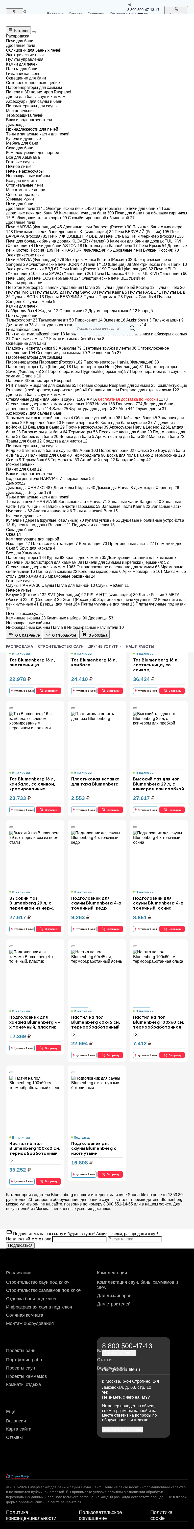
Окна (13, 534)
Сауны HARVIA (23, 585)
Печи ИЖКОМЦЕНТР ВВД (75, 236)
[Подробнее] (74, 1034)
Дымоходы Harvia (114, 488)
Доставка (55, 14)
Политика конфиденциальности (31, 1515)
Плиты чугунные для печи (108, 604)
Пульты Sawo (80, 292)
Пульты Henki (41, 301)
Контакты (118, 14)
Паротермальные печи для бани (128, 208)
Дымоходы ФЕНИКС (29, 488)
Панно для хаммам (56, 571)
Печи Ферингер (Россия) (157, 236)
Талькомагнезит (56, 320)
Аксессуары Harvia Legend (137, 427)
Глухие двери (151, 409)
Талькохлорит (21, 320)
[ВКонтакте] (105, 1393)
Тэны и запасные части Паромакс (66, 506)
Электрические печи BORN (57, 264)
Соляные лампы (30, 339)
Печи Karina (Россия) (83, 269)
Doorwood (129, 404)
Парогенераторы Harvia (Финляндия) (121, 362)
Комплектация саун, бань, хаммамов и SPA (137, 1285)
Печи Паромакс (112, 273)
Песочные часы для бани (125, 432)
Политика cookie (161, 1515)
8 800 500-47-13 (140, 10)
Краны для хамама (85, 557)
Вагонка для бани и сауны (50, 450)
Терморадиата (89, 455)
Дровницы (100, 618)
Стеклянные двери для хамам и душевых (50, 404)
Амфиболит (139, 320)
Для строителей (114, 1303)
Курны (55, 557)
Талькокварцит (168, 320)
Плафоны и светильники (32, 348)
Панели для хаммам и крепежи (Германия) (126, 562)
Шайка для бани (139, 418)
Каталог (21, 31)
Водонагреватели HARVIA (32, 478)
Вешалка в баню (46, 427)
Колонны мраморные (100, 571)
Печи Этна (116, 236)
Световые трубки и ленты (109, 348)
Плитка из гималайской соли (35, 334)
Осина (13, 460)
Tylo (43, 409)
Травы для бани (24, 441)
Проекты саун (20, 1368)
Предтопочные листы (131, 543)
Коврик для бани (40, 436)
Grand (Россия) (79, 599)
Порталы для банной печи (110, 246)
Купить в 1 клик (24, 690)
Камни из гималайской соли (76, 339)
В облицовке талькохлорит (39, 218)
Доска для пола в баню (130, 455)
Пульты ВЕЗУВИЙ (64, 297)
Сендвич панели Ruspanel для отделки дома (133, 390)
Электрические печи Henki (159, 264)
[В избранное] (11, 708)
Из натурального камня (59, 325)
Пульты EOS (49, 292)
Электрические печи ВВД (32, 269)
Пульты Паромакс (103, 297)
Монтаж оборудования (30, 1323)
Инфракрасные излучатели (95, 627)
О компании (32, 13)
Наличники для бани (50, 455)
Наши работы (140, 646)
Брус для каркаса (37, 548)
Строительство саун (61, 646)
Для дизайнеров (114, 1295)
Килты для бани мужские (127, 422)
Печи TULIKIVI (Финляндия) (158, 273)
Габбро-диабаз (21, 311)
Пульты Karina (112, 292)
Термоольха (65, 460)
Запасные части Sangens (134, 501)
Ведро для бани (43, 422)
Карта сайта (18, 1429)
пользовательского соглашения (73, 1497)
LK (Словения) (45, 599)
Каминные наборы (67, 618)
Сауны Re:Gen (112, 585)
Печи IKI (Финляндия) (130, 269)
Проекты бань (20, 1350)
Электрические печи (70, 208)
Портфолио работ (25, 1359)
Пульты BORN (28, 297)
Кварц (145, 311)
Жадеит (48, 311)
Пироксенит (89, 320)
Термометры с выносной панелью (39, 418)
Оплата (75, 14)
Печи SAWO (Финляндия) (66, 273)
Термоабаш (36, 460)
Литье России (153, 595)
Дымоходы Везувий (28, 492)
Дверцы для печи (60, 604)
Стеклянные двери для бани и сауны (46, 399)
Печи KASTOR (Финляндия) (83, 250)
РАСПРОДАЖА (19, 646)
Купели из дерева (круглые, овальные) (45, 520)
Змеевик (114, 320)
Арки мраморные (143, 571)
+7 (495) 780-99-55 (143, 12)
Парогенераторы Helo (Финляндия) (108, 367)
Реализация (18, 1272)
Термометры (83, 432)
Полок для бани (117, 450)
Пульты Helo (170, 287)
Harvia (105, 404)
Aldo (126, 409)
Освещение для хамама (61, 353)
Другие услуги (103, 646)
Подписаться (20, 1245)
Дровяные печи (25, 208)
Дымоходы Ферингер (156, 488)
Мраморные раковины (71, 576)
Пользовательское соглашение (100, 1515)
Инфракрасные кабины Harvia (36, 627)
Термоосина (169, 455)
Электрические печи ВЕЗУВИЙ (114, 278)
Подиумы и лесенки (93, 525)
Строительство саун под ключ (37, 1282)
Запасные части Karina (126, 506)
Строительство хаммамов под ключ (43, 1290)
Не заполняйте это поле (29, 1239)
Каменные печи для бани (86, 213)
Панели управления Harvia (72, 287)
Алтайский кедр (97, 460)
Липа (18, 455)
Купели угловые (102, 520)
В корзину (51, 690)
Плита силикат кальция (54, 543)
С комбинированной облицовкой (101, 218)
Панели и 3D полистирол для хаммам (44, 562)
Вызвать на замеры (122, 1429)
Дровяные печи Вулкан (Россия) (146, 250)
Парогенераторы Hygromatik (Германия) (88, 371)
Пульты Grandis (140, 297)
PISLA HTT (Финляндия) (112, 595)
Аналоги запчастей (52, 511)
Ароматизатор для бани (121, 436)
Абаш (89, 450)
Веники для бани (76, 436)
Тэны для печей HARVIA (31, 501)
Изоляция (18, 543)
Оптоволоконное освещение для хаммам (118, 567)
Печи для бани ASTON (58, 246)
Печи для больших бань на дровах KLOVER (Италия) (57, 241)
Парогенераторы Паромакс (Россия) (44, 362)
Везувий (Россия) (26, 595)
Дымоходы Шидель (74, 488)
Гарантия (96, 14)
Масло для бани (166, 436)
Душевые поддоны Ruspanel (41, 525)
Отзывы (14, 1437)
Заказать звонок (176, 16)
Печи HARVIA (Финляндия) (34, 227)
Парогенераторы (26, 557)
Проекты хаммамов (26, 1376)
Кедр (13, 450)
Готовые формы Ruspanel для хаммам (116, 385)
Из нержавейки (77, 478)
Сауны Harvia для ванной (68, 585)
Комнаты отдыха (23, 1384)
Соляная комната (24, 1315)
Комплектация (112, 1272)
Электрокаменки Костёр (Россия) (98, 259)
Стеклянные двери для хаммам (41, 567)
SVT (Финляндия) (66, 595)
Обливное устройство (97, 418)
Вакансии (16, 1420)
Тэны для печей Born (95, 511)
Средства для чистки (65, 441)
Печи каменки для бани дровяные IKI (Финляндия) (64, 232)
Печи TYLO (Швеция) (108, 264)
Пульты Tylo (20, 292)
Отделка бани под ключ (31, 1298)
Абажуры (70, 348)
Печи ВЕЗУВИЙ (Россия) (142, 232)
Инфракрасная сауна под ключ (39, 1307)
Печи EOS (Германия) (56, 278)
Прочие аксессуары (87, 427)
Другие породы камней (112, 311)
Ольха (147, 450)
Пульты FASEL (144, 292)
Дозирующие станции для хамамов (142, 557)
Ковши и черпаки (81, 422)
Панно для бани (24, 469)
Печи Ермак (152, 246)
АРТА (127, 399)
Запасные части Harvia (82, 501)
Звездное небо (105, 353)
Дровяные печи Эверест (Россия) (97, 227)
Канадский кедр (133, 460)
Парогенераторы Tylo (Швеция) (38, 367)
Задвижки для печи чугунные (127, 599)
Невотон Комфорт (24, 287)
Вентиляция (93, 543)
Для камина (20, 325)
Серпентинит (73, 311)
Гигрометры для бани (44, 432)
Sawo (60, 409)
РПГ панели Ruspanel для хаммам (41, 385)
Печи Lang (18, 278)
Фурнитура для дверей (93, 409)
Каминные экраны (26, 618)
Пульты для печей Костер (128, 287)
